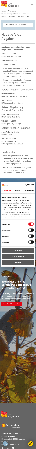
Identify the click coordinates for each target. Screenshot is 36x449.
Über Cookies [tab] (29, 190)
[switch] (29, 230)
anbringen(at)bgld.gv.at (10, 444)
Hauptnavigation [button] (32, 4)
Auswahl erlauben (18, 256)
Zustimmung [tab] (6, 190)
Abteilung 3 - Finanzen (8, 16)
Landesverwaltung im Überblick (10, 13)
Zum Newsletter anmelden (11, 304)
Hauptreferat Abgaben (23, 16)
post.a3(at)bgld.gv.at (15, 56)
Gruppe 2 (24, 13)
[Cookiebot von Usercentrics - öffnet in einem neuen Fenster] (25, 185)
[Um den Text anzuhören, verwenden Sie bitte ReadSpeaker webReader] (5, 443)
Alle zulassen (18, 250)
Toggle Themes (31, 443)
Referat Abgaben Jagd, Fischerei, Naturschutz (13, 108)
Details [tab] (17, 190)
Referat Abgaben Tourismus (15, 128)
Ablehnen (18, 262)
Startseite (4, 11)
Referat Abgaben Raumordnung (17, 89)
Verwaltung (13, 11)
